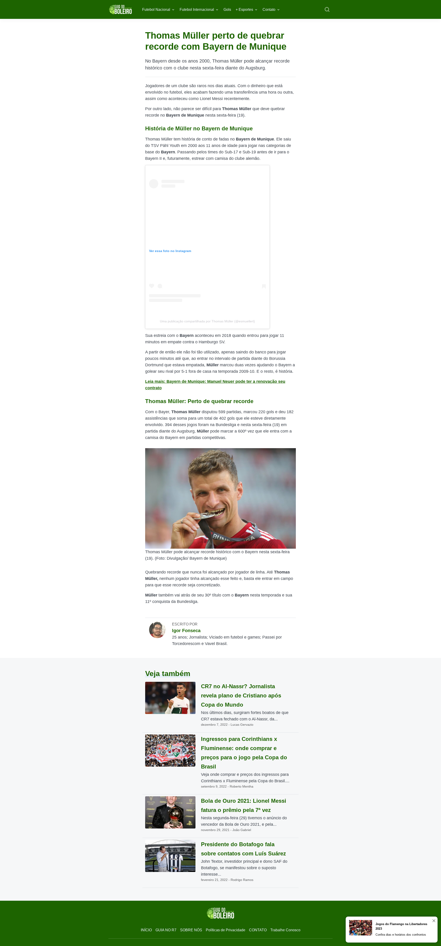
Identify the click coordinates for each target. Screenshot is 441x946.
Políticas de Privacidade (225, 930)
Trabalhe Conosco (285, 930)
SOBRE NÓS (191, 930)
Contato (269, 9)
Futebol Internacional (197, 9)
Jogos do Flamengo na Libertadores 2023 (401, 926)
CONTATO (258, 930)
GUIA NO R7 (165, 930)
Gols (227, 9)
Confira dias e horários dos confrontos (401, 934)
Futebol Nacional (156, 9)
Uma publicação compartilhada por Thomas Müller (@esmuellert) (207, 321)
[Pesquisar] (327, 9)
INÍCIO (146, 930)
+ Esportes (244, 9)
